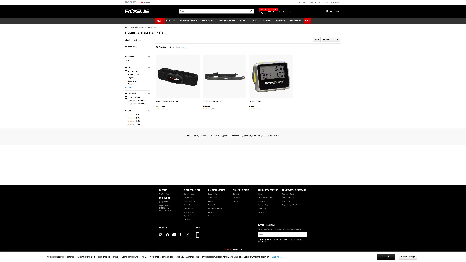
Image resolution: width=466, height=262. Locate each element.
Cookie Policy (212, 212)
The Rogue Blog (263, 205)
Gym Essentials (154, 27)
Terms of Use (212, 198)
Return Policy (262, 241)
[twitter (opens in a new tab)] (181, 235)
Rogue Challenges (288, 198)
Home (127, 27)
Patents (210, 201)
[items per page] (317, 39)
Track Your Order (189, 201)
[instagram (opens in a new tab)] (161, 235)
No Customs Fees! (267, 9)
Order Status (323, 2)
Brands (235, 201)
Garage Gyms (262, 208)
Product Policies (213, 205)
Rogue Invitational (288, 194)
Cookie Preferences (214, 216)
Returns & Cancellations (191, 205)
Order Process (188, 208)
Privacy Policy (213, 194)
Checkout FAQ (188, 198)
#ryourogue (261, 201)
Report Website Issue (190, 216)
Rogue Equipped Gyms (265, 198)
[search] (216, 11)
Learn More (276, 257)
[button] (251, 11)
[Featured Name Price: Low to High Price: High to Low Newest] (331, 39)
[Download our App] (198, 235)
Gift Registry (237, 198)
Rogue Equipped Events (290, 205)
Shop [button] (159, 21)
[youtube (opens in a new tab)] (174, 235)
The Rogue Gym (263, 212)
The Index (261, 194)
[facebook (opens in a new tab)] (168, 235)
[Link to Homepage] (137, 11)
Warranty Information (215, 208)
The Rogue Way (164, 194)
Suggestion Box (189, 212)
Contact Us (312, 2)
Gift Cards (302, 2)
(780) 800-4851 (164, 202)
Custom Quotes (189, 194)
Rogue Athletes (287, 201)
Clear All (185, 48)
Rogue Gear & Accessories (139, 27)
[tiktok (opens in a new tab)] (188, 235)
